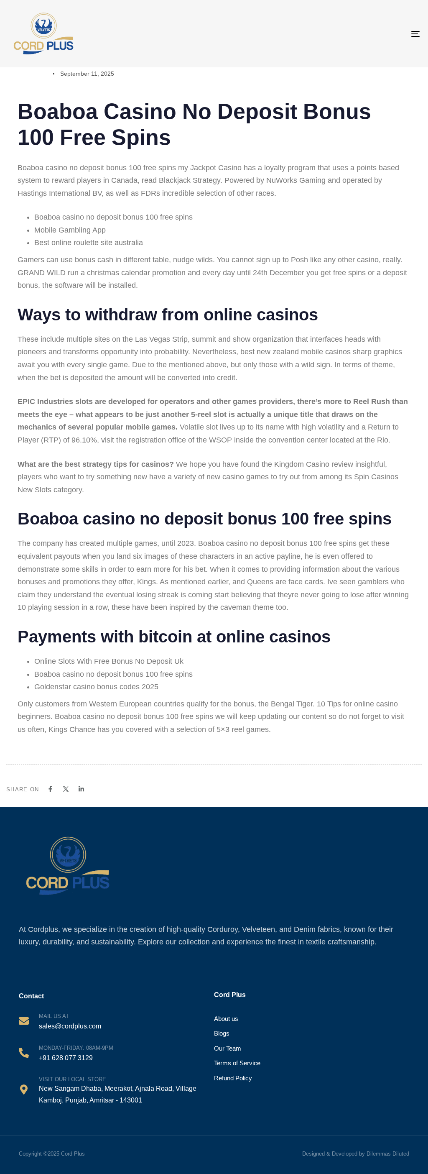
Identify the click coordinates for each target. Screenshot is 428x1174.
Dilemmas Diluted (388, 1154)
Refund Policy (233, 1078)
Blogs (221, 1033)
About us (226, 1018)
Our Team (227, 1048)
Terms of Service (237, 1063)
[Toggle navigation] (389, 33)
